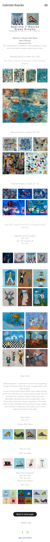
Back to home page (25, 514)
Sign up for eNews (25, 538)
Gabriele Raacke (13, 5)
